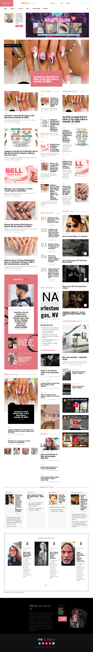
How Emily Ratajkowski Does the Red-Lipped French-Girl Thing (62, 498)
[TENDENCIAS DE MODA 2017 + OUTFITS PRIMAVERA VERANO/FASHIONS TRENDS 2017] (75, 299)
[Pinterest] (85, 3)
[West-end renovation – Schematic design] (75, 339)
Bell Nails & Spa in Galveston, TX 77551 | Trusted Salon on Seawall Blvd (18, 189)
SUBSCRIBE (68, 3)
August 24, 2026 (7, 123)
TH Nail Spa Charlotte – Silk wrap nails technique (49, 344)
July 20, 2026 (83, 511)
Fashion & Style (22, 309)
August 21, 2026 (11, 434)
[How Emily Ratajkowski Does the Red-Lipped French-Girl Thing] (53, 499)
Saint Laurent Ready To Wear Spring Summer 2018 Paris (49, 456)
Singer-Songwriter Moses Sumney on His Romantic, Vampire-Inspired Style (50, 478)
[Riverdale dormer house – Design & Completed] (66, 374)
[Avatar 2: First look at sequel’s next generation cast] (50, 360)
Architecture (65, 354)
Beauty (6, 113)
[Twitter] (81, 3)
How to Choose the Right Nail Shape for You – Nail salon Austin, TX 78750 (35, 504)
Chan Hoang (17, 123)
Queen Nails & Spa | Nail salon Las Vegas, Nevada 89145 (49, 340)
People (50, 451)
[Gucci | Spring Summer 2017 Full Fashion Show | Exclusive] (75, 247)
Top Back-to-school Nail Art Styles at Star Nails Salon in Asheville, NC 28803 (46, 79)
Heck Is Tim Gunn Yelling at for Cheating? (74, 236)
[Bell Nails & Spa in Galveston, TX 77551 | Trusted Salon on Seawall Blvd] (21, 175)
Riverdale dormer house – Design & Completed (79, 372)
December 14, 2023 (44, 322)
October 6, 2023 (30, 500)
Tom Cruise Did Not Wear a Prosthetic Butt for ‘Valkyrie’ (57, 510)
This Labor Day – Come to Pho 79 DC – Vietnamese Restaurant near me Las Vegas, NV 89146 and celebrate (79, 524)
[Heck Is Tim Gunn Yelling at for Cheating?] (75, 223)
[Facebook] (77, 3)
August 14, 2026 (7, 232)
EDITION (53, 3)
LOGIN (62, 3)
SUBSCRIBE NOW (63, 618)
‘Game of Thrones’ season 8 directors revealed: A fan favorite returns (50, 396)
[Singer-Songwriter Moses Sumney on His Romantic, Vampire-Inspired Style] (68, 554)
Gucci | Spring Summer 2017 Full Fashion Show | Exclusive (74, 261)
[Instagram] (88, 3)
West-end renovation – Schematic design (74, 358)
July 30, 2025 (21, 329)
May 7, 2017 (43, 376)
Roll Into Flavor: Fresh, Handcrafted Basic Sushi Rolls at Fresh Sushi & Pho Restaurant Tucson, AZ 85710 (84, 502)
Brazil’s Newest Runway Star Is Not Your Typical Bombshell (49, 467)
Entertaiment (44, 392)
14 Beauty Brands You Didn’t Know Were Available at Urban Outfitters (50, 384)
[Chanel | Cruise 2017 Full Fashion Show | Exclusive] (75, 273)
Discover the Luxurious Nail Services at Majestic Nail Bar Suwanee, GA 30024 (18, 225)
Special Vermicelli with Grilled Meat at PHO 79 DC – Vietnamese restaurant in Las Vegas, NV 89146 (79, 517)
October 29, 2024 (22, 363)
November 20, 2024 (22, 347)
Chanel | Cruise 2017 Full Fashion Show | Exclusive (74, 287)
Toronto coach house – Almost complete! (78, 387)
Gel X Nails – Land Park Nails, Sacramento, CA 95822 (35, 509)
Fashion (16, 309)
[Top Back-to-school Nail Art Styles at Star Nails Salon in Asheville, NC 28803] (46, 62)
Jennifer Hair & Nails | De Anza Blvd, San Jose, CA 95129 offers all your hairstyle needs (25, 359)
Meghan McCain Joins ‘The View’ (57, 507)
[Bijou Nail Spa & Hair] (50, 305)
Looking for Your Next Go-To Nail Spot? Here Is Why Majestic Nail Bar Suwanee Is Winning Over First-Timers (21, 153)
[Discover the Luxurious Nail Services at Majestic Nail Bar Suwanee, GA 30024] (21, 210)
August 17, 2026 (7, 196)
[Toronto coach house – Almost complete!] (66, 389)
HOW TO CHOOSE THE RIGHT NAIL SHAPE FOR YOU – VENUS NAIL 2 (35, 496)
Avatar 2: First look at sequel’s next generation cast (50, 372)
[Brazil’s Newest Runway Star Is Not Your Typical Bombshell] (41, 554)
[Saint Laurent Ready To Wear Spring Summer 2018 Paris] (50, 444)
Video (63, 258)
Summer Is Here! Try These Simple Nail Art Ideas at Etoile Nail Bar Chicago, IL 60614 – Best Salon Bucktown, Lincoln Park (19, 262)
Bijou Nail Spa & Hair (47, 325)
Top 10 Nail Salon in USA (53, 376)
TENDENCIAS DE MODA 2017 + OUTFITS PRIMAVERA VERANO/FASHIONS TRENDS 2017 (74, 314)
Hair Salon (29, 309)
